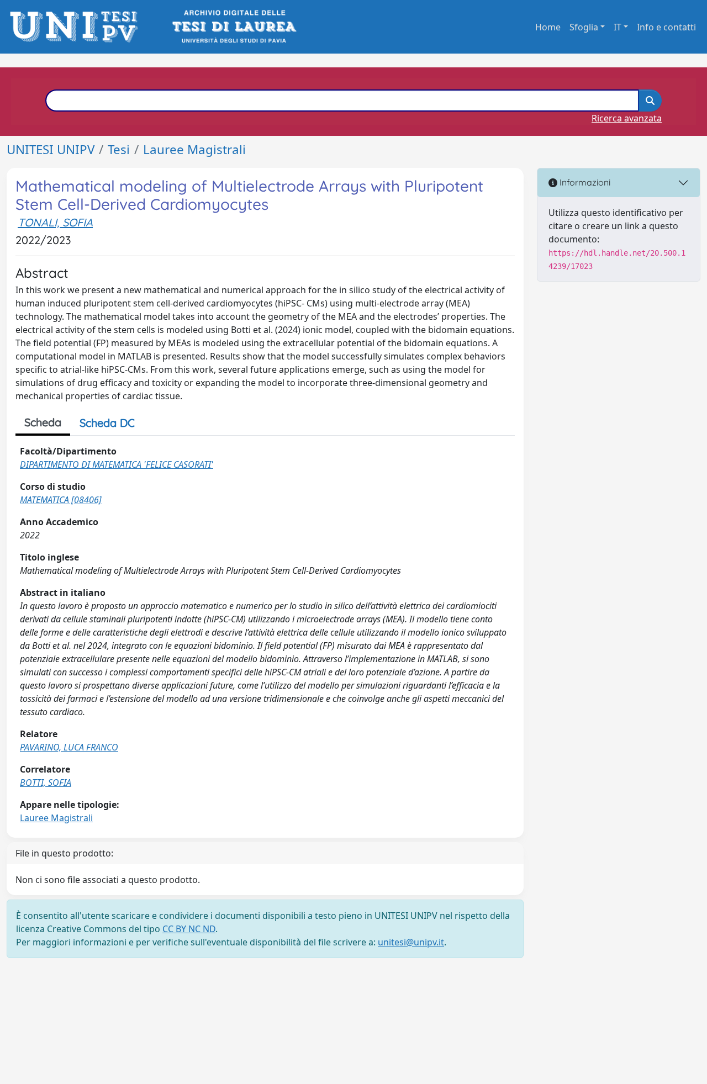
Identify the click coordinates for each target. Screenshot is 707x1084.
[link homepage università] (233, 27)
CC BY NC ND (188, 929)
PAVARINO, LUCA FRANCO (69, 747)
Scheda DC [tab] (107, 423)
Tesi (119, 149)
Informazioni (583, 182)
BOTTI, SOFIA (45, 782)
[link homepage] (77, 27)
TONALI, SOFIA (55, 222)
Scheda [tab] (42, 422)
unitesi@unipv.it (411, 942)
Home (548, 27)
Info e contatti (666, 27)
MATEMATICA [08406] (61, 500)
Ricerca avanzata (627, 118)
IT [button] (617, 27)
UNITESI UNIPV (50, 149)
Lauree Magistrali (194, 149)
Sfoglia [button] (583, 27)
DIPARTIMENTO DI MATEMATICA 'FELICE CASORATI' (116, 464)
